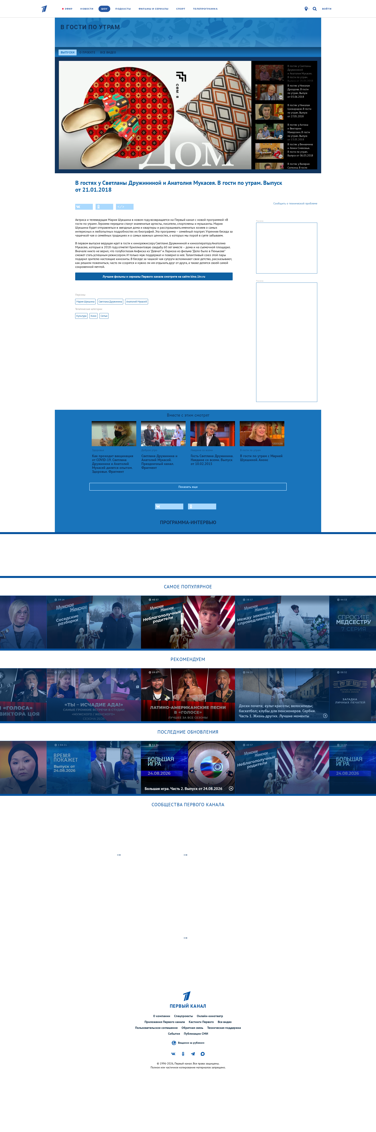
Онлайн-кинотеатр (210, 1016)
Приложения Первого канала (165, 1022)
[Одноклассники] (104, 207)
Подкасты (123, 8)
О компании (161, 1016)
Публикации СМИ (196, 1033)
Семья (104, 316)
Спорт (180, 8)
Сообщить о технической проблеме (295, 203)
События (174, 1033)
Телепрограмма (205, 8)
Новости (86, 8)
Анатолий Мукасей (136, 301)
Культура (81, 316)
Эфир (68, 8)
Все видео (225, 1022)
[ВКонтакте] (84, 207)
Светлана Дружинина (110, 301)
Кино (93, 316)
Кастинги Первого (201, 1022)
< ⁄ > (121, 206)
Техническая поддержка (224, 1028)
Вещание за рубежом (191, 1042)
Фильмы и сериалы (153, 8)
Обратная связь (192, 1028)
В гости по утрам (90, 27)
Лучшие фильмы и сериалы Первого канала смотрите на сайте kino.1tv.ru (154, 276)
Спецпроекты (183, 1016)
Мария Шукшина (85, 301)
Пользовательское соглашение (156, 1028)
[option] (284, 70)
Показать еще (188, 487)
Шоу (104, 8)
